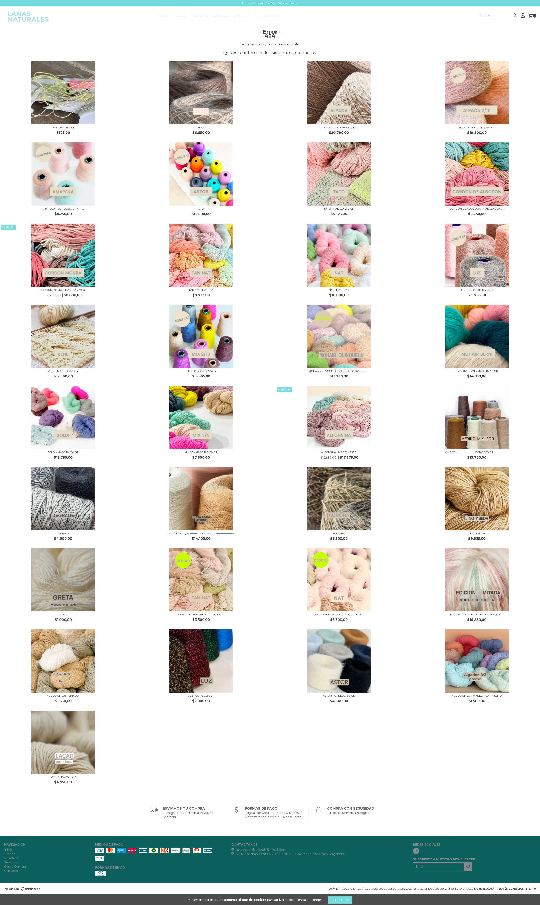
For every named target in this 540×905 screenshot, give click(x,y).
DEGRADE (63, 533)
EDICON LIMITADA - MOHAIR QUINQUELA (477, 614)
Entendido (340, 899)
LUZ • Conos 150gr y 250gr (476, 289)
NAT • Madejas (339, 289)
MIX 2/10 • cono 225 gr (201, 371)
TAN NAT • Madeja (201, 289)
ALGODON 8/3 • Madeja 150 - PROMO (477, 695)
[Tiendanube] (22, 890)
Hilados (179, 15)
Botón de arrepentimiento (517, 888)
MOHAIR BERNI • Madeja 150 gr (477, 371)
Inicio (163, 15)
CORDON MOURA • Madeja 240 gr (63, 289)
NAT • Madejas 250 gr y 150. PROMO (339, 614)
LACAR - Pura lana (63, 776)
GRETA (63, 614)
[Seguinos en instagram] (416, 851)
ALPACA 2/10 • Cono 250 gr (476, 127)
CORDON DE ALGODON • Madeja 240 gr (477, 208)
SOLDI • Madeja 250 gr (63, 452)
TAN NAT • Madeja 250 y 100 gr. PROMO (201, 614)
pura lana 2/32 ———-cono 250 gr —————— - (201, 533)
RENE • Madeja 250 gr (63, 371)
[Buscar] (514, 15)
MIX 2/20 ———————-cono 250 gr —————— (477, 452)
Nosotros (199, 15)
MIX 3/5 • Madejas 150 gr (201, 452)
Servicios (220, 15)
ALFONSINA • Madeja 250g (339, 452)
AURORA (339, 533)
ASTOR (201, 208)
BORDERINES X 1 (63, 127)
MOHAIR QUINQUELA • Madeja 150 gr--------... (339, 371)
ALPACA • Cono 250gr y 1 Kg (339, 127)
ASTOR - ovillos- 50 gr (339, 695)
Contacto (272, 15)
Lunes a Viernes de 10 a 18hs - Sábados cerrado (270, 3)
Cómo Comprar (246, 15)
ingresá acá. (486, 888)
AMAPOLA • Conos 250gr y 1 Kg (63, 208)
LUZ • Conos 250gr (201, 695)
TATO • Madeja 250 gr (339, 208)
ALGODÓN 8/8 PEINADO (63, 695)
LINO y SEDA (477, 533)
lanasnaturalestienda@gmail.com (260, 850)
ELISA (201, 127)
